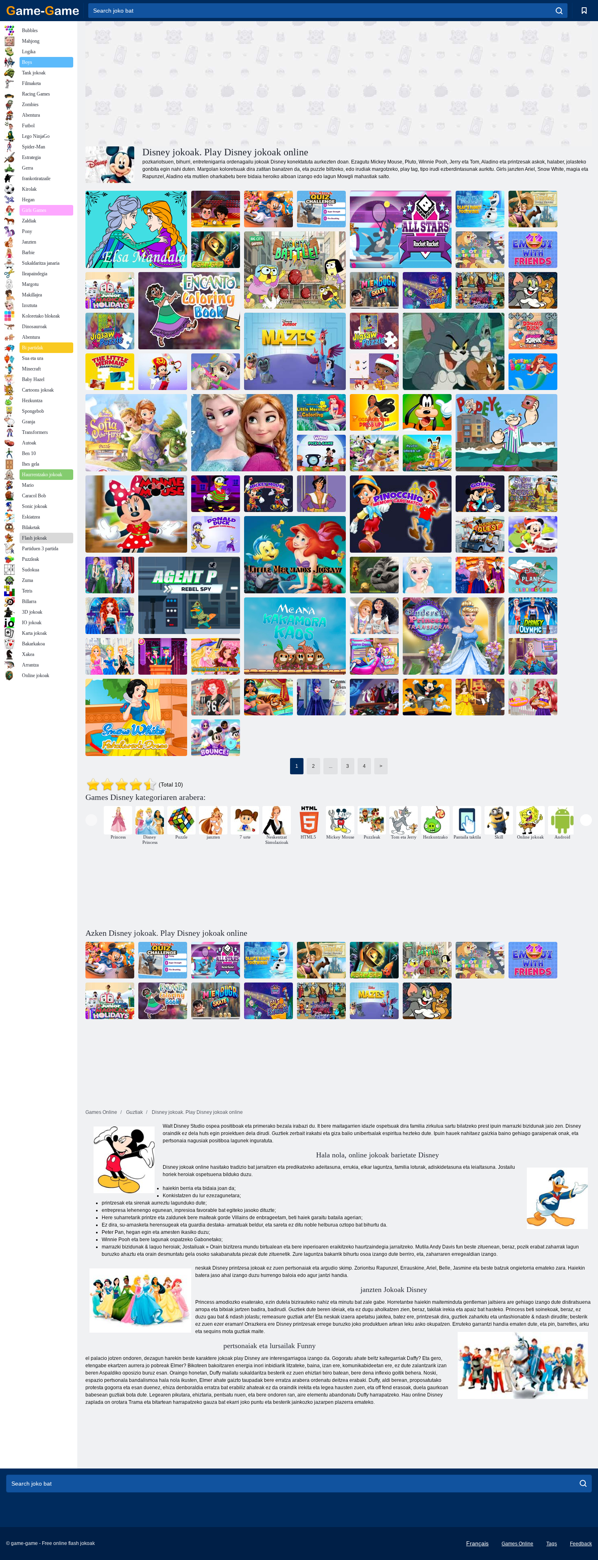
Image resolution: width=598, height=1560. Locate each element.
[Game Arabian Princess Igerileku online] (268, 697)
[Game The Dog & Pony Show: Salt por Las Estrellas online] (427, 290)
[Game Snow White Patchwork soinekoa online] (136, 717)
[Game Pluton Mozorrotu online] (427, 453)
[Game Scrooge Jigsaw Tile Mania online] (374, 331)
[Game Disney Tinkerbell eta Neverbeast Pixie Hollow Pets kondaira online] (374, 575)
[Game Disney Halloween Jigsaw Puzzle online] (427, 697)
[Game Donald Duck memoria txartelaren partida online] (215, 534)
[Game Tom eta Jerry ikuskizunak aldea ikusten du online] (480, 249)
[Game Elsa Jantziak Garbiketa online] (533, 656)
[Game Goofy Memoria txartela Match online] (480, 493)
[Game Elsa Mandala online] (136, 229)
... (330, 766)
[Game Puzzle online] (109, 331)
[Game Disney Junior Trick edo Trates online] (162, 371)
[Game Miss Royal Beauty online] (480, 575)
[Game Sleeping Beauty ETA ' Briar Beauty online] (215, 656)
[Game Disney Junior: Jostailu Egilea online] (374, 371)
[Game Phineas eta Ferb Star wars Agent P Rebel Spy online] (189, 595)
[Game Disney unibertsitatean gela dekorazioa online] (374, 656)
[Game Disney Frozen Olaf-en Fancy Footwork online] (480, 209)
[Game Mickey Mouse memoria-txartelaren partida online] (268, 493)
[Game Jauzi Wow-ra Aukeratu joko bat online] (321, 453)
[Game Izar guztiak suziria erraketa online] (401, 229)
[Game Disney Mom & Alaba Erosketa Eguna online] (374, 615)
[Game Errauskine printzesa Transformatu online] (453, 636)
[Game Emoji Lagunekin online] (533, 249)
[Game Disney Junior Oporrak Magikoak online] (109, 290)
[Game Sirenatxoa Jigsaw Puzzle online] (109, 371)
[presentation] (91, 820)
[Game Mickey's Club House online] (374, 453)
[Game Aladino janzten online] (321, 493)
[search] (559, 10)
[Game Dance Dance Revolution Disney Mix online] (268, 209)
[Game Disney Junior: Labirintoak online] (295, 351)
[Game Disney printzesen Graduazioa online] (162, 656)
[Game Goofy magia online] (427, 412)
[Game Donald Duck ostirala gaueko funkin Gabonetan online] (533, 331)
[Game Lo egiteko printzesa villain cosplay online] (321, 697)
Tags (551, 1544)
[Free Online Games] (42, 10)
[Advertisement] (212, 82)
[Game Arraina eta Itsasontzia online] (215, 249)
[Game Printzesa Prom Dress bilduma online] (109, 615)
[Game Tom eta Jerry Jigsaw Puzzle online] (533, 290)
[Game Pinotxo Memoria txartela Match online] (401, 514)
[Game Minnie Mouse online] (136, 514)
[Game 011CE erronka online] (215, 209)
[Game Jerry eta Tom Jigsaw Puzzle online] (453, 351)
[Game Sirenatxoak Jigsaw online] (295, 554)
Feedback (581, 1544)
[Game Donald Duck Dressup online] (215, 493)
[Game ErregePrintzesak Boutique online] (109, 656)
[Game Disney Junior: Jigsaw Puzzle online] (215, 371)
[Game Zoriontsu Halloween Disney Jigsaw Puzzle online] (374, 697)
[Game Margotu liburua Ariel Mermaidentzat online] (533, 371)
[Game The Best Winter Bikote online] (109, 575)
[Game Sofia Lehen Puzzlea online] (136, 432)
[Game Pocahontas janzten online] (374, 412)
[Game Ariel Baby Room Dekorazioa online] (533, 697)
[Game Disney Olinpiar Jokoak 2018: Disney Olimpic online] (533, 615)
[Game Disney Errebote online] (215, 737)
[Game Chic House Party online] (215, 697)
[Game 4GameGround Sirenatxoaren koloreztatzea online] (321, 412)
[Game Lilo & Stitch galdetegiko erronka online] (321, 209)
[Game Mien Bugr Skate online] (374, 290)
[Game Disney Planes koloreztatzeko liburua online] (533, 575)
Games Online (517, 1544)
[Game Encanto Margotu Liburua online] (189, 310)
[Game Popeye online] (506, 432)
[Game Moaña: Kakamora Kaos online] (295, 636)
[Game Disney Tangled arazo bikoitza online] (533, 209)
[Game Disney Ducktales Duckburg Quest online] (480, 534)
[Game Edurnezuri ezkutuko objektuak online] (533, 493)
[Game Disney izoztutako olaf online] (242, 432)
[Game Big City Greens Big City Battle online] (295, 270)
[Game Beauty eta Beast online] (480, 697)
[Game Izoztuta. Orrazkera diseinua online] (427, 575)
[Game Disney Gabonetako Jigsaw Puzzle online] (533, 534)
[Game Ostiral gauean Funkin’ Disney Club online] (480, 290)
